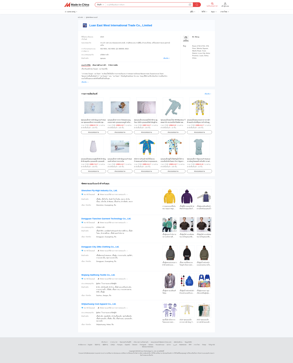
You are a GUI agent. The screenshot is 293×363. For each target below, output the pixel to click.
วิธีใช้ (203, 12)
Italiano (151, 345)
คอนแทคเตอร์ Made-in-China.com (161, 342)
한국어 (169, 345)
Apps (213, 12)
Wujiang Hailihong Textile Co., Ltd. (98, 275)
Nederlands (182, 345)
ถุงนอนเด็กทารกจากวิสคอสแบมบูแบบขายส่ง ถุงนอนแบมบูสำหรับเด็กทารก (120, 122)
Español (127, 345)
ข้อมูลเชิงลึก (188, 342)
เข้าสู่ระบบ (225, 6)
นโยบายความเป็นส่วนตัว (141, 342)
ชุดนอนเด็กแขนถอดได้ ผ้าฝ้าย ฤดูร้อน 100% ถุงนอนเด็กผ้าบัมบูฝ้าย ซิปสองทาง (145, 122)
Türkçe (204, 345)
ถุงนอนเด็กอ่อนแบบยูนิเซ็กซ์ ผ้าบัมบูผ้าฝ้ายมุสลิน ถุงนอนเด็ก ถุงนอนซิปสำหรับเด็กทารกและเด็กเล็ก (93, 161)
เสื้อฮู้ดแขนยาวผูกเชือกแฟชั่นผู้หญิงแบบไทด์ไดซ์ (203, 293)
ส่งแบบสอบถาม (93, 132)
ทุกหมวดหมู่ (71, 12)
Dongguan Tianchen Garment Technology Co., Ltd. (106, 219)
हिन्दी (190, 345)
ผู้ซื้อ (191, 12)
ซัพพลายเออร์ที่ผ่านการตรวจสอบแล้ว (114, 194)
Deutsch (134, 345)
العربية (175, 345)
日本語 (113, 345)
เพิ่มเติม (165, 58)
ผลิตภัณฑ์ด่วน (178, 342)
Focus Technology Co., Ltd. (148, 351)
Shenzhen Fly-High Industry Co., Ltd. (99, 190)
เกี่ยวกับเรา (104, 342)
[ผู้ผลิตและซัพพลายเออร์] (76, 4)
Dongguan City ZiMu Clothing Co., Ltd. (100, 247)
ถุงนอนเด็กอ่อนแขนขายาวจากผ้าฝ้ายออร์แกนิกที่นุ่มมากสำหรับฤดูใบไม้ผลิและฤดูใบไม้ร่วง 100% (198, 122)
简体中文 (97, 345)
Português (143, 345)
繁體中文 (105, 345)
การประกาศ (113, 342)
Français (119, 345)
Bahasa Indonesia (147, 347)
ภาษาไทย (197, 345)
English (90, 345)
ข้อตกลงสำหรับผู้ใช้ (125, 342)
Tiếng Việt (211, 345)
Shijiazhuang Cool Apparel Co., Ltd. (98, 304)
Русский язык (160, 345)
